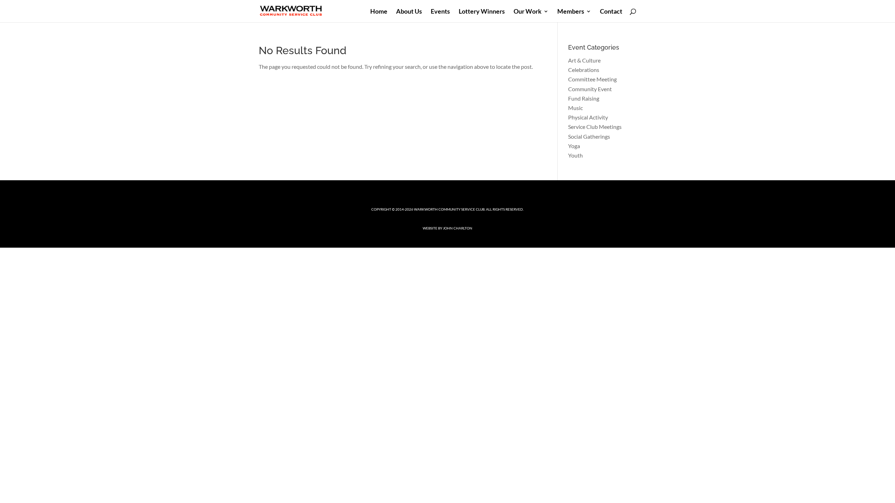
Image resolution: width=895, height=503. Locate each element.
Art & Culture (584, 60)
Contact (611, 12)
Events (440, 12)
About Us (409, 12)
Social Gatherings (589, 136)
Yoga (574, 146)
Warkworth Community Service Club (449, 209)
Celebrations (583, 69)
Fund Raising (583, 98)
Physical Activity (588, 117)
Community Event (590, 89)
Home (378, 12)
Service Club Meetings (595, 126)
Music (575, 107)
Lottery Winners (482, 12)
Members (570, 12)
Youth (575, 155)
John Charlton (457, 228)
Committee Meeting (592, 79)
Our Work (528, 12)
